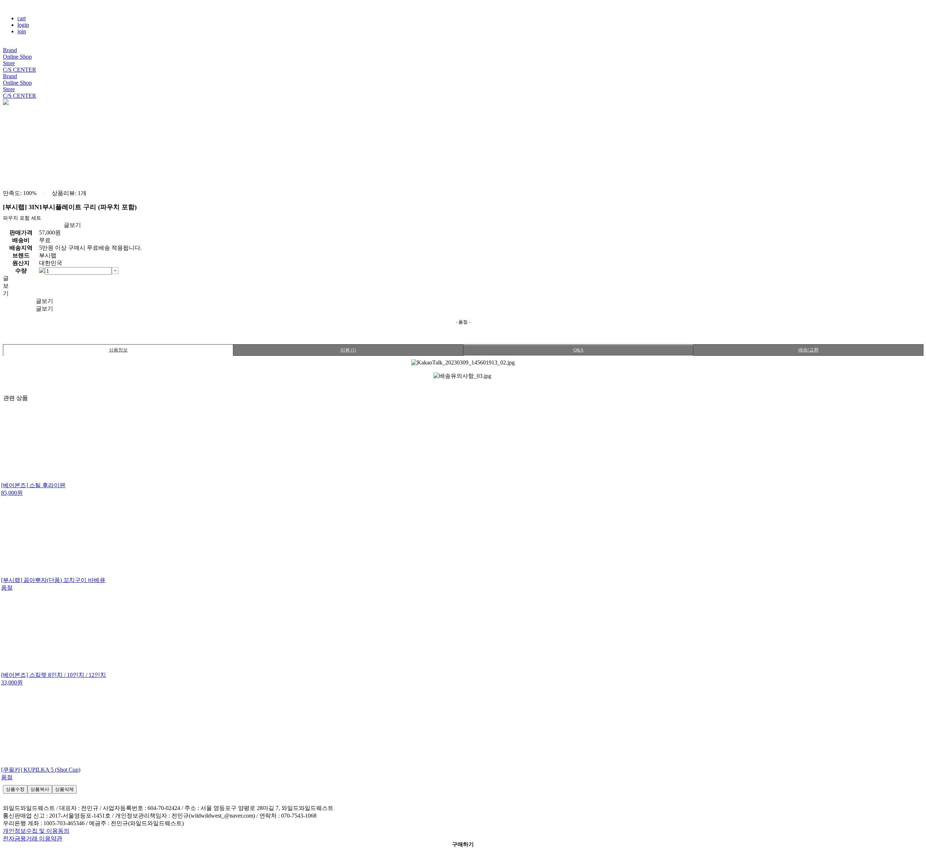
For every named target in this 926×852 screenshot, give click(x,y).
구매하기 (463, 844)
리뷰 (348, 350)
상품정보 (118, 350)
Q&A (578, 350)
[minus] (42, 270)
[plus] (115, 270)
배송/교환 (808, 350)
